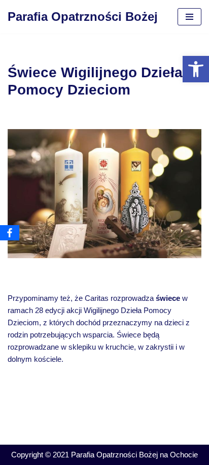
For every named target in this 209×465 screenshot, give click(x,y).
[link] (196, 69)
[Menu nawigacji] (189, 16)
